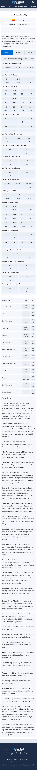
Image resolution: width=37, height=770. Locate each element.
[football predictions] (3, 2)
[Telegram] (11, 753)
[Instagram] (25, 753)
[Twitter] (20, 753)
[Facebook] (16, 753)
